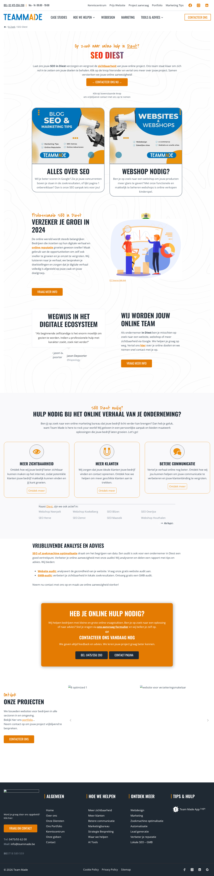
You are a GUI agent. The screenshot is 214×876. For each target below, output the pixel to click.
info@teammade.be (23, 844)
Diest (132, 46)
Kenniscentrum (97, 5)
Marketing (128, 17)
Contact (50, 842)
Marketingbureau (98, 826)
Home (50, 810)
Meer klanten (96, 815)
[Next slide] (207, 720)
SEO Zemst (79, 518)
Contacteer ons (197, 17)
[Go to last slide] (70, 720)
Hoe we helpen (102, 796)
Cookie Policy (91, 869)
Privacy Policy (110, 869)
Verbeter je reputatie (143, 837)
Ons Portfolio (54, 826)
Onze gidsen (53, 837)
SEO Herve (45, 518)
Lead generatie (139, 831)
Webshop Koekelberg (85, 511)
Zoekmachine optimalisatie (146, 821)
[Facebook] (190, 5)
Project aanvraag (139, 5)
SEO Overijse (148, 511)
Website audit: (47, 571)
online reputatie (42, 247)
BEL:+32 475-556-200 (14, 5)
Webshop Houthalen (153, 518)
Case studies (59, 17)
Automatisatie (139, 826)
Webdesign (108, 17)
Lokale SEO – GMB (141, 842)
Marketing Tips (175, 5)
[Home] (5, 26)
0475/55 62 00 (17, 839)
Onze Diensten (55, 821)
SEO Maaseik (114, 518)
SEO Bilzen (113, 511)
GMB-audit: (45, 575)
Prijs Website (117, 5)
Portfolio (157, 5)
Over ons (51, 815)
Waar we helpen (98, 837)
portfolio (27, 720)
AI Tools (93, 842)
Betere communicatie (101, 821)
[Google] (207, 870)
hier (143, 345)
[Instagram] (198, 5)
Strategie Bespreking (101, 831)
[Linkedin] (206, 5)
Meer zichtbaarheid (100, 810)
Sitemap (126, 869)
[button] (20, 828)
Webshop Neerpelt (50, 511)
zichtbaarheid (107, 66)
